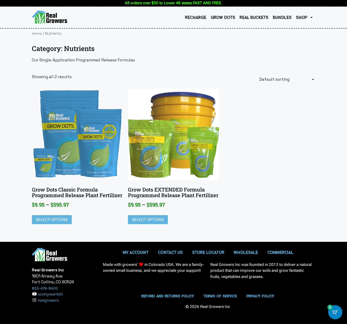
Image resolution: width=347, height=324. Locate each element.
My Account (135, 252)
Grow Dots (223, 17)
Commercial (280, 252)
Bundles (282, 17)
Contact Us (170, 252)
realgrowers (48, 300)
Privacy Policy (260, 296)
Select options (52, 219)
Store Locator (208, 252)
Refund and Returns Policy (167, 296)
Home (37, 33)
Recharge (195, 17)
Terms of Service (220, 296)
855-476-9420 (45, 288)
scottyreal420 (50, 294)
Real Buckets (254, 17)
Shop (301, 17)
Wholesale (246, 252)
